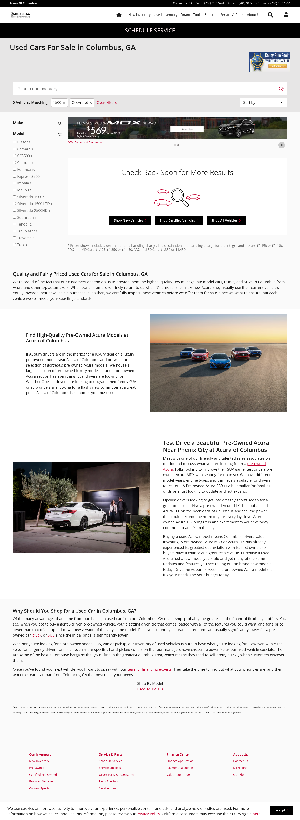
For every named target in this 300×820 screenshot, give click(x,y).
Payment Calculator (180, 768)
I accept (279, 810)
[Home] (20, 15)
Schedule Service (110, 761)
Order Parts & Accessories (116, 775)
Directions (240, 768)
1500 (57, 102)
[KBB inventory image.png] (269, 62)
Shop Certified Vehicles (177, 220)
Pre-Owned (36, 768)
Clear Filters (107, 102)
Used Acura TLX (150, 689)
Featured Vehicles (41, 781)
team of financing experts (149, 669)
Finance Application (180, 761)
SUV (51, 635)
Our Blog (239, 775)
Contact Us (240, 761)
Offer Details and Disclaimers (85, 142)
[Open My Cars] (285, 15)
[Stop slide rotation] (282, 145)
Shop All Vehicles (224, 220)
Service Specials (110, 768)
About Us (254, 14)
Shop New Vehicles (128, 220)
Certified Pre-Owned (43, 775)
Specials (211, 14)
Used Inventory (165, 14)
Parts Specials (108, 781)
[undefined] (150, 62)
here (256, 813)
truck (37, 635)
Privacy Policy (148, 813)
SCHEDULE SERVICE (150, 30)
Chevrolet (80, 102)
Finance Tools (191, 14)
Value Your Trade (178, 775)
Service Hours (108, 788)
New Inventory (139, 14)
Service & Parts (232, 14)
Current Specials (40, 788)
